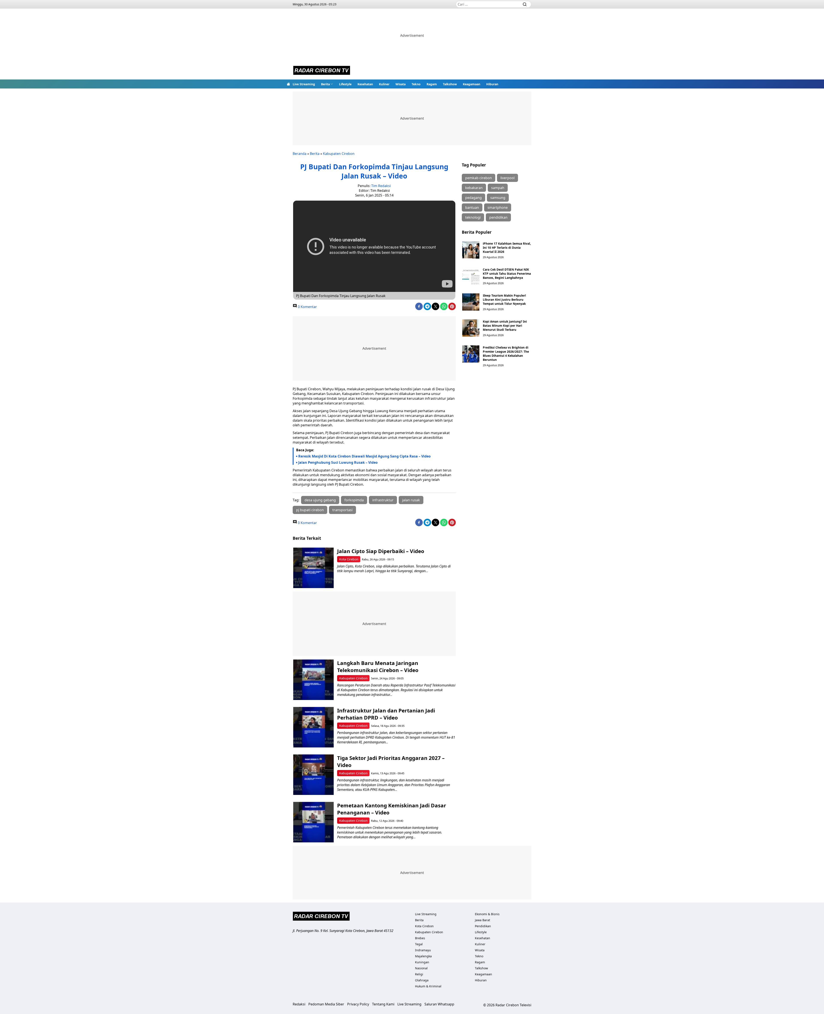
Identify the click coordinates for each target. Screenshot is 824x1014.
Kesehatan (365, 84)
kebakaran (474, 187)
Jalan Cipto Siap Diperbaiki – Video (380, 551)
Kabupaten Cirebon (338, 153)
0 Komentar (307, 306)
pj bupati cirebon (310, 510)
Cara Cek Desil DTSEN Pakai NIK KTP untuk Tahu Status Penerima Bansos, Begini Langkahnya (507, 273)
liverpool (507, 177)
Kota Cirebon (348, 559)
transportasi (342, 510)
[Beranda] (288, 83)
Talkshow (450, 84)
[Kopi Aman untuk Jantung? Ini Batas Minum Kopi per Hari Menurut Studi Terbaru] (470, 328)
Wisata (400, 84)
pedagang (473, 197)
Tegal (419, 944)
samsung (497, 197)
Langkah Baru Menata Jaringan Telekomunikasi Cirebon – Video (377, 666)
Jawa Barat (482, 920)
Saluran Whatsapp (439, 1004)
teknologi (473, 217)
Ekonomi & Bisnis (487, 914)
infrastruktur (383, 500)
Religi (419, 974)
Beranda (299, 153)
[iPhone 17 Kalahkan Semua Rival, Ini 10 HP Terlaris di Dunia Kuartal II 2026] (470, 250)
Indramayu (423, 950)
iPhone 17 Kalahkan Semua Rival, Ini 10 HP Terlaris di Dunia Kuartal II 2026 (507, 247)
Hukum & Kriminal (428, 986)
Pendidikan (483, 926)
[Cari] (524, 4)
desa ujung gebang (320, 500)
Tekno (416, 84)
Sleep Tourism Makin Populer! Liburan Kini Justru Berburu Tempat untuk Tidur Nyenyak (504, 299)
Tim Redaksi (381, 185)
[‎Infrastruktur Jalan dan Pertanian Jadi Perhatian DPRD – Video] (313, 727)
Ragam (432, 84)
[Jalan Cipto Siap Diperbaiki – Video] (313, 567)
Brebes (420, 938)
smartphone (498, 207)
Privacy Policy (358, 1004)
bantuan (472, 207)
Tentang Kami (383, 1004)
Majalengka (423, 956)
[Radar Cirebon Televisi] (321, 71)
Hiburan (492, 84)
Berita (325, 84)
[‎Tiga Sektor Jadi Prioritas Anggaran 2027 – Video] (313, 774)
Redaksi (299, 1004)
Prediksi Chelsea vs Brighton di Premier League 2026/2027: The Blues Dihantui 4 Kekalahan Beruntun (506, 353)
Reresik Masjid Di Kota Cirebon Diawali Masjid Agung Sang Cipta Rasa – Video (364, 456)
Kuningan (422, 962)
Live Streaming (304, 84)
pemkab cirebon (478, 177)
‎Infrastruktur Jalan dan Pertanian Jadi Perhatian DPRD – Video (386, 714)
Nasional (421, 968)
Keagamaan (471, 84)
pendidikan (498, 217)
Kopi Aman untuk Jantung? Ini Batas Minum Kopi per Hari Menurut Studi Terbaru (505, 325)
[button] (327, 83)
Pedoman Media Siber (326, 1004)
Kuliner (384, 84)
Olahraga (422, 980)
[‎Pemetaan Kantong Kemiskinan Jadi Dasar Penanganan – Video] (313, 822)
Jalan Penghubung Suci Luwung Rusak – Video (338, 462)
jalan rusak (411, 500)
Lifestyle (345, 84)
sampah (497, 187)
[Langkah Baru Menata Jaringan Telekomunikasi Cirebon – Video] (313, 679)
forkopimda (354, 500)
